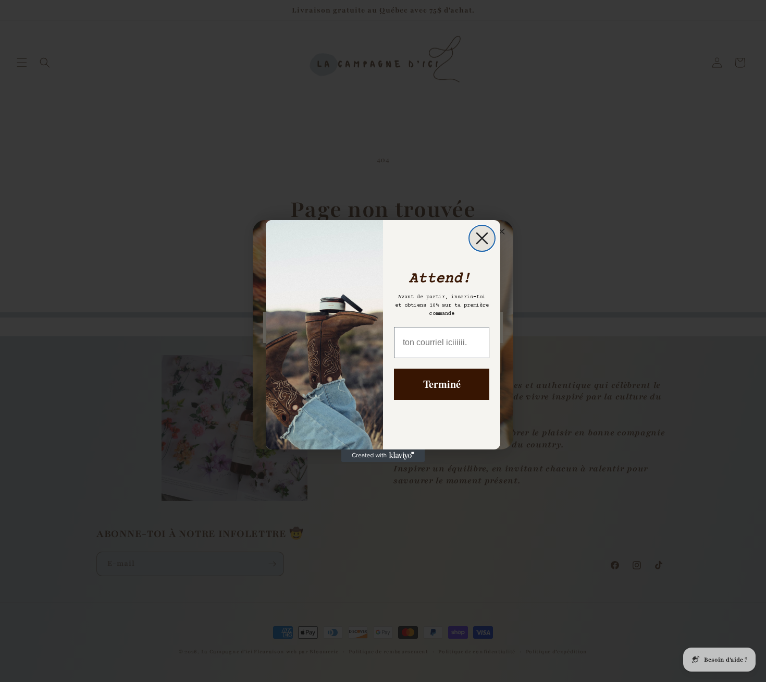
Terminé (442, 384)
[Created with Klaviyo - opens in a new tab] (383, 455)
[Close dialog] (482, 238)
